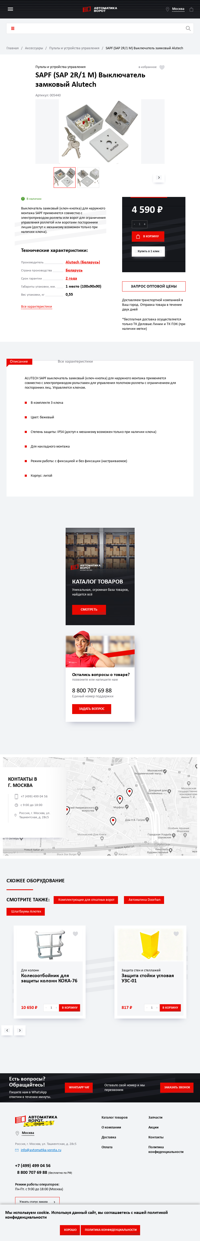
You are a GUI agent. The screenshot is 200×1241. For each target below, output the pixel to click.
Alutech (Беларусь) (83, 262)
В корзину (151, 236)
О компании (111, 1128)
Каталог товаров (13, 28)
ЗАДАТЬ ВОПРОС (91, 709)
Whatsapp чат (79, 1087)
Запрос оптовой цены (154, 286)
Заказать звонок (177, 1087)
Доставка (109, 1137)
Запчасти (155, 1118)
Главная (13, 48)
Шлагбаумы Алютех (26, 912)
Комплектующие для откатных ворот (86, 900)
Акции (153, 1128)
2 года (71, 278)
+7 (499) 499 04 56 (34, 796)
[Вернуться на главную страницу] (100, 9)
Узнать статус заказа (34, 1201)
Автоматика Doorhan (144, 900)
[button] (159, 177)
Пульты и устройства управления (74, 48)
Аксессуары (34, 48)
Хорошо (70, 1230)
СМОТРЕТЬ (89, 610)
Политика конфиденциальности (165, 1149)
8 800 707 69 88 (92, 691)
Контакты (156, 1137)
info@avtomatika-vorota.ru (41, 1150)
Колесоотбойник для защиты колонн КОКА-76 (49, 978)
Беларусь (74, 270)
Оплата (107, 1147)
